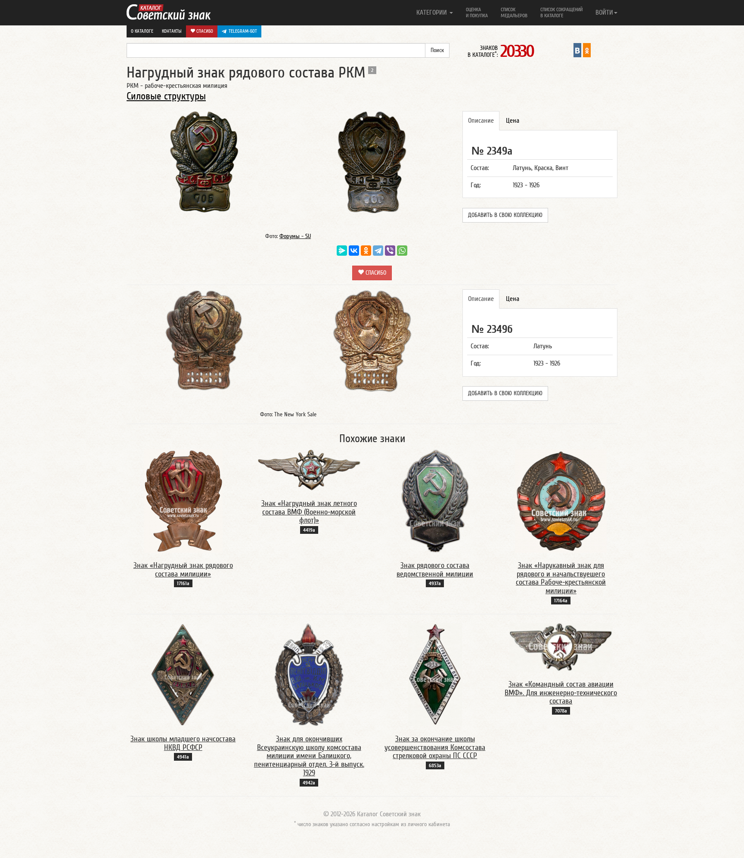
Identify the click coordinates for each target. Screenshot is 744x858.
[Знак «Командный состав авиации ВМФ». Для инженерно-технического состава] (561, 646)
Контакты (172, 31)
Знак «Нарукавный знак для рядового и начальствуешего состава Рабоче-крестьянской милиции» (561, 578)
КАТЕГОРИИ (432, 12)
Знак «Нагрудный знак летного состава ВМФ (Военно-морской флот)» (309, 512)
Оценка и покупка (477, 12)
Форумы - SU (295, 236)
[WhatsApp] (402, 250)
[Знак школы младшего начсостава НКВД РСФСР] (183, 674)
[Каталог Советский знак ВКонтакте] (577, 50)
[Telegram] (378, 250)
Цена (512, 120)
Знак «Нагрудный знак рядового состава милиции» (183, 570)
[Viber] (390, 250)
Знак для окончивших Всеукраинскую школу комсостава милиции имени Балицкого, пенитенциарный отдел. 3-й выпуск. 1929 (309, 755)
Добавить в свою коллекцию (505, 215)
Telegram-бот (243, 31)
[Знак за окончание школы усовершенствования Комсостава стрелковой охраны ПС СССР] (435, 674)
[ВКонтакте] (354, 250)
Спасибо (204, 31)
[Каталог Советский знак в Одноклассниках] (587, 50)
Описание (481, 120)
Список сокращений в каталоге (561, 12)
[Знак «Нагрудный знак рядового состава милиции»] (183, 501)
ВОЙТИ (604, 12)
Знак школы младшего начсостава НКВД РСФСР (183, 743)
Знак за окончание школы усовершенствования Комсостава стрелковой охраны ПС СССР (434, 747)
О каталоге (142, 31)
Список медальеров (514, 12)
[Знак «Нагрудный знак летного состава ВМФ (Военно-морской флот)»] (309, 470)
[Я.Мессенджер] (342, 250)
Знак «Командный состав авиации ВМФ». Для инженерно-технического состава (561, 693)
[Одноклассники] (366, 250)
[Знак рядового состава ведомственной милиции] (435, 501)
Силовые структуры (166, 96)
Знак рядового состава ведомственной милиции (435, 570)
